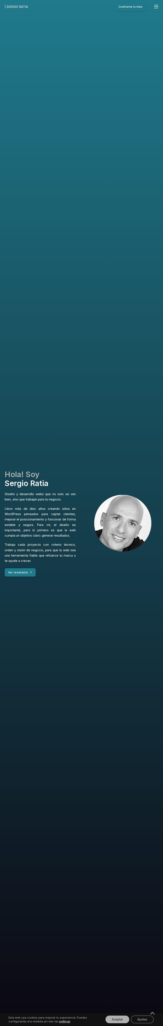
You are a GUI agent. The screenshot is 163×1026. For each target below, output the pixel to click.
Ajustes (142, 1019)
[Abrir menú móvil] (156, 6)
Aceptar (117, 1019)
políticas (64, 1021)
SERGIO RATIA (16, 7)
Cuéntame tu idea (130, 6)
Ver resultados (18, 572)
